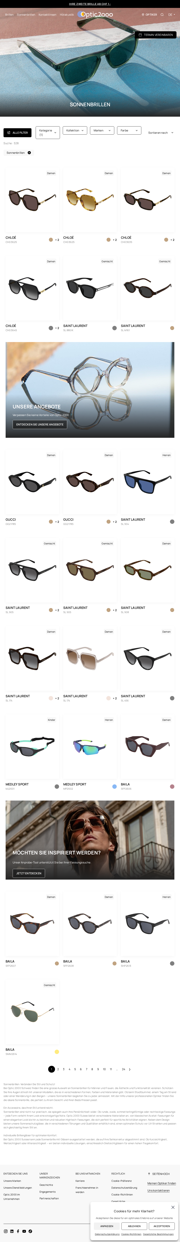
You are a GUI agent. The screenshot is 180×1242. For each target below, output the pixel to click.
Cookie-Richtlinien (122, 1194)
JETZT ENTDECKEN (28, 873)
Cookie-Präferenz (121, 1180)
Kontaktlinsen (47, 15)
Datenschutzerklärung (124, 1187)
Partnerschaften (49, 1198)
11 (111, 1069)
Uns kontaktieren (158, 1190)
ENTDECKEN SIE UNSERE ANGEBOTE (39, 424)
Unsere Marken (12, 1180)
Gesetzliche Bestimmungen (158, 1234)
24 (123, 1069)
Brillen (9, 15)
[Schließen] (173, 1207)
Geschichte (46, 1184)
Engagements (48, 1191)
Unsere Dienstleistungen (18, 1187)
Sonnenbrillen (26, 15)
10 (104, 1069)
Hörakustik (67, 15)
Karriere (80, 1180)
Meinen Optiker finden (161, 1183)
